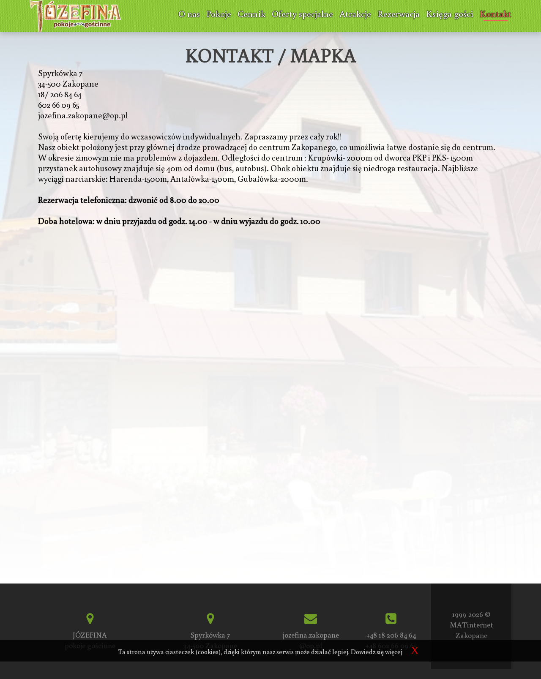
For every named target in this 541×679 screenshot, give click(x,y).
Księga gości (449, 13)
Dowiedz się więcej (376, 651)
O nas (189, 13)
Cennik (251, 13)
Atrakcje (355, 13)
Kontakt (495, 13)
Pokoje (218, 13)
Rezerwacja (398, 13)
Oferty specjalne (302, 13)
